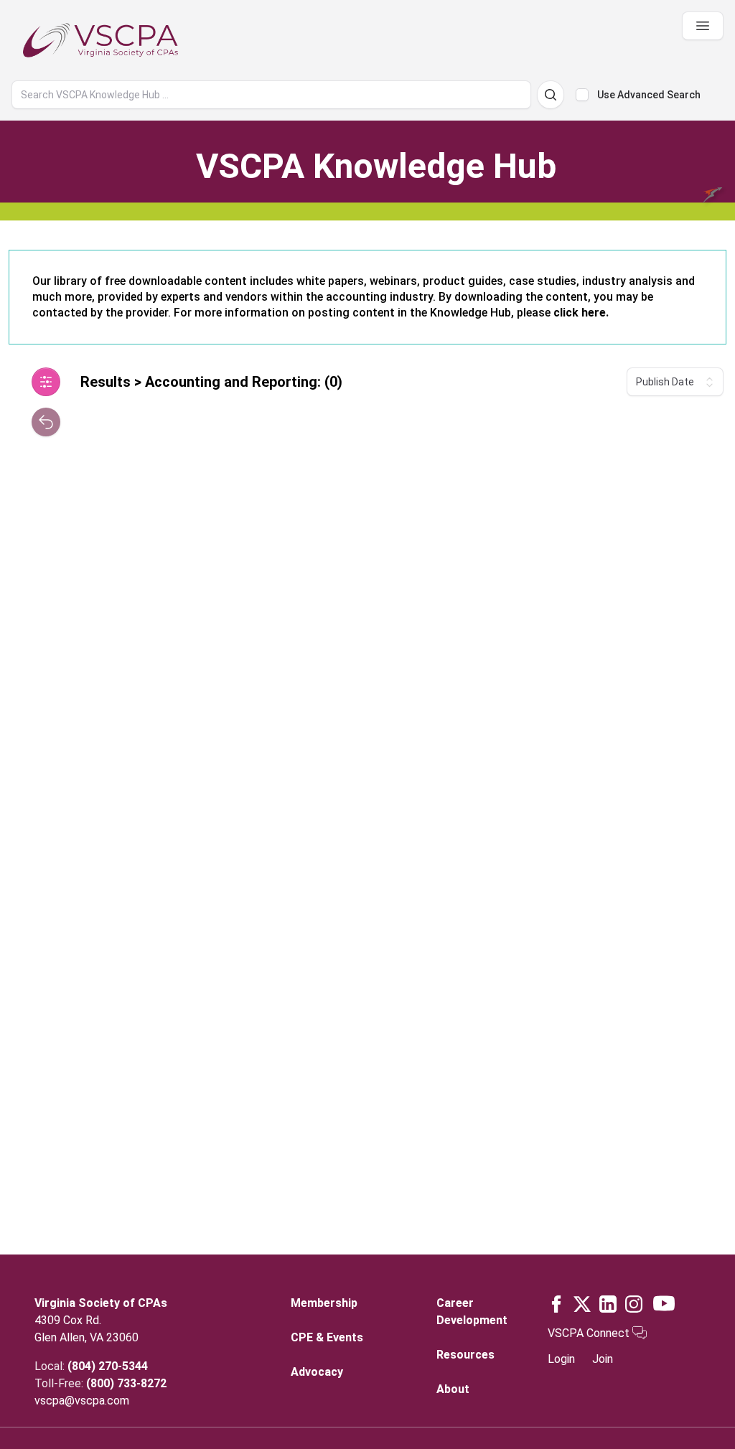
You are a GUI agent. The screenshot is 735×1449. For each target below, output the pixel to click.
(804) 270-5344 (107, 1366)
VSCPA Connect (590, 1333)
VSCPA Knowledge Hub (376, 166)
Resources (465, 1354)
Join (602, 1359)
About (452, 1389)
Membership (324, 1303)
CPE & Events (327, 1337)
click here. (581, 312)
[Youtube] (664, 1303)
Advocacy (317, 1372)
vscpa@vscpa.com (81, 1400)
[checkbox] (582, 94)
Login (561, 1359)
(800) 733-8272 (126, 1383)
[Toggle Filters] (46, 381)
